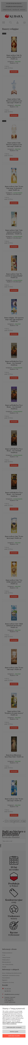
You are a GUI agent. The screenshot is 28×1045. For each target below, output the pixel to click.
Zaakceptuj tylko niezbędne (14, 1027)
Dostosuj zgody (14, 1031)
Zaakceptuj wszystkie (14, 1035)
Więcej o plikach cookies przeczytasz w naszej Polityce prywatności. (12, 1023)
